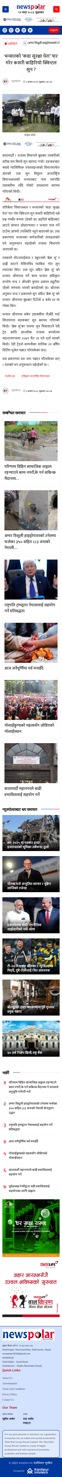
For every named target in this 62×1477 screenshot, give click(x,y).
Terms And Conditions (13, 1389)
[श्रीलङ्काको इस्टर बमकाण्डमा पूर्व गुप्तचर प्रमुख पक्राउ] (31, 997)
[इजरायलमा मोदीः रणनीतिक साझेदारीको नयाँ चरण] (31, 915)
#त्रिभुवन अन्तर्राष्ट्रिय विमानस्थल (35, 376)
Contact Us (8, 1399)
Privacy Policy (9, 1394)
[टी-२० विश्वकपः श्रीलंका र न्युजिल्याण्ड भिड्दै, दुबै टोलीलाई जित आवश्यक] (31, 956)
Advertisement (9, 1383)
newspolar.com (26, 1463)
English (54, 30)
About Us (7, 1378)
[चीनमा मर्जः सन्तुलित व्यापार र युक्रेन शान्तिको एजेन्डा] (31, 874)
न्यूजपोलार (16, 81)
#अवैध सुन (10, 376)
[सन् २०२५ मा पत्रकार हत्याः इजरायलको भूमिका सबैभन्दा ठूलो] (31, 833)
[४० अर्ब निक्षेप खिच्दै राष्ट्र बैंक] (31, 1038)
